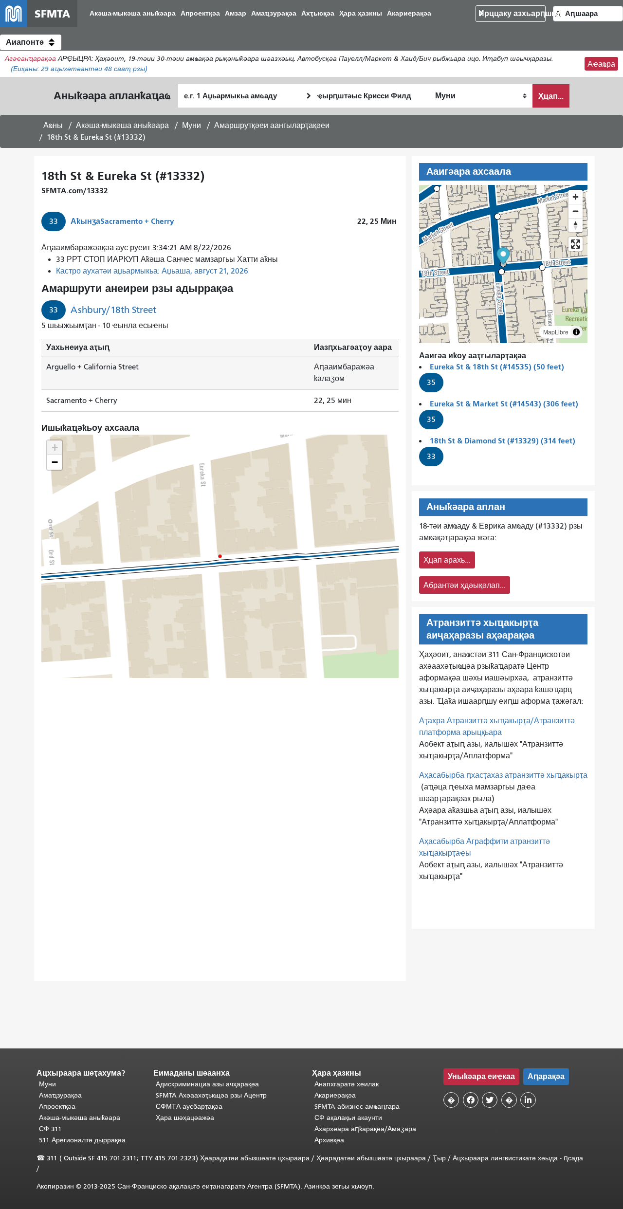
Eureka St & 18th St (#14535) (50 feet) (497, 366)
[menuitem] (132, 14)
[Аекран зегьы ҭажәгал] (575, 244)
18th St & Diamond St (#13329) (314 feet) (502, 440)
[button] (30, 42)
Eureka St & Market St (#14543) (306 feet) (504, 403)
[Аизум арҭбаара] (575, 197)
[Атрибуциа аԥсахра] (576, 332)
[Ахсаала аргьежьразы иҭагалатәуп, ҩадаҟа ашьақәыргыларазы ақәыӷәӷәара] (575, 225)
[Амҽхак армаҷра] (575, 211)
